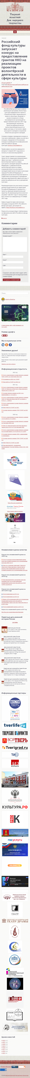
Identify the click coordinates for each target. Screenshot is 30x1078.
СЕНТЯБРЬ (15, 622)
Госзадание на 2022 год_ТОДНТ (11, 379)
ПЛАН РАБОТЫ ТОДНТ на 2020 (11, 442)
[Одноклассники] (7, 344)
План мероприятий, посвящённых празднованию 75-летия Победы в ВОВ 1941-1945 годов (15, 447)
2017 (4, 1049)
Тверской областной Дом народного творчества (16, 1075)
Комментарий (7, 236)
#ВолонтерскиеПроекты (14, 84)
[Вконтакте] (3, 344)
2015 (4, 1053)
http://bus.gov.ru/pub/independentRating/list (12, 612)
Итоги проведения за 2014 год (11, 596)
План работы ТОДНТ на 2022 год (11, 382)
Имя (4, 254)
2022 (4, 1040)
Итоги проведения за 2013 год (11, 594)
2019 (4, 1046)
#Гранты (4, 83)
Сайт (4, 265)
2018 (4, 1047)
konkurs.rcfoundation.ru (15, 145)
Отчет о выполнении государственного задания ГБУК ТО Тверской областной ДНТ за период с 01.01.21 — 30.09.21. (15, 399)
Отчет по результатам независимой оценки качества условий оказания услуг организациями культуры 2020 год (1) (14, 561)
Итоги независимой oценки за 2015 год (13, 607)
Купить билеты (10, 299)
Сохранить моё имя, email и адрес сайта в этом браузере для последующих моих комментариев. (15, 274)
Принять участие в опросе (8, 364)
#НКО (9, 83)
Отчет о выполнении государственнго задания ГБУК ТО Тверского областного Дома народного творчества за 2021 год (14, 389)
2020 (4, 1044)
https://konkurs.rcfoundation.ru (15, 207)
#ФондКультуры (7, 86)
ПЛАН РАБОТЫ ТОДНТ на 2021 (11, 407)
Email (5, 260)
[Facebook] (10, 344)
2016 (4, 1051)
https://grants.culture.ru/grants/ (15, 511)
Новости (5, 218)
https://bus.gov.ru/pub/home (15, 503)
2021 (4, 1042)
